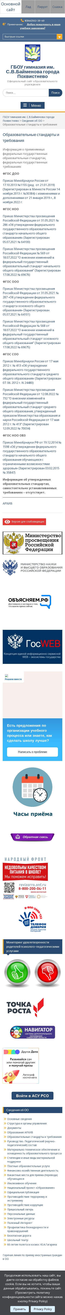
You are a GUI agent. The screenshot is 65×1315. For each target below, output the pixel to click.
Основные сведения (19, 1119)
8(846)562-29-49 (34, 20)
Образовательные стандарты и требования (34, 1137)
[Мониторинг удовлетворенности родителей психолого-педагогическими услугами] (32, 988)
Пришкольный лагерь (20, 1209)
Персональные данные (21, 1214)
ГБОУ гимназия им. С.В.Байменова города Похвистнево (32, 71)
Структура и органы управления (27, 1123)
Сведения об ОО (32, 120)
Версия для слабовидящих (27, 521)
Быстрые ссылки (14, 36)
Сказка (57, 7)
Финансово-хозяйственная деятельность (32, 1170)
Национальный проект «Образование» (31, 1187)
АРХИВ (7, 503)
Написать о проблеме (32, 751)
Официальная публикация (23, 1192)
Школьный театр (17, 1240)
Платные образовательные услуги (28, 1166)
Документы (14, 1128)
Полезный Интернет (19, 1223)
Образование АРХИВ (20, 1132)
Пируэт (42, 7)
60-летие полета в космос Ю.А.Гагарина (32, 1244)
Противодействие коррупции (25, 1205)
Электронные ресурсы (20, 1218)
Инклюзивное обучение (21, 1183)
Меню (36, 106)
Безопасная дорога (19, 1235)
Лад (28, 7)
